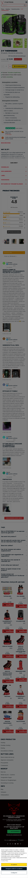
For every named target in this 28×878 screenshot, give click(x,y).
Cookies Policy (4, 860)
